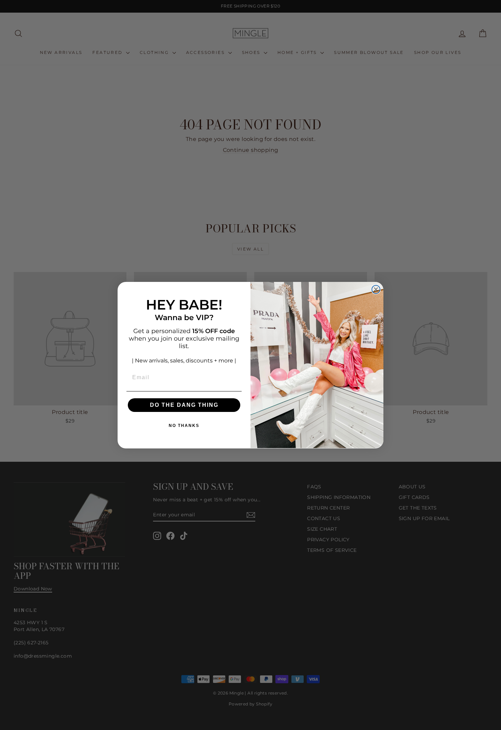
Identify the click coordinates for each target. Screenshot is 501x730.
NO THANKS (184, 425)
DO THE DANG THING (184, 404)
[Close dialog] (376, 289)
